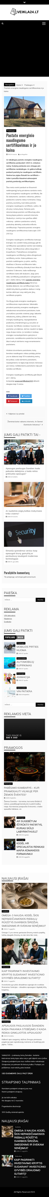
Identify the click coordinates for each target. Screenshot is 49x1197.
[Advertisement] (24, 52)
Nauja (20, 637)
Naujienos (8, 618)
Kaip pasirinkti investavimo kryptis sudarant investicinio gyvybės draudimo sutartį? (23, 974)
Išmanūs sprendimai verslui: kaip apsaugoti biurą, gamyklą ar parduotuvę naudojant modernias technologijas (22, 554)
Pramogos (20, 673)
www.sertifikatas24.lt (24, 381)
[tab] (10, 637)
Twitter (26, 396)
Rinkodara (6, 967)
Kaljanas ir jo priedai (16, 414)
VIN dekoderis (9, 615)
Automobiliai (21, 658)
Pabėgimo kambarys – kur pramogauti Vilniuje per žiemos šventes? (21, 791)
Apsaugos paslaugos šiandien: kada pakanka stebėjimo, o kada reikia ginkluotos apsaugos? (23, 471)
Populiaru (10, 637)
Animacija (23, 677)
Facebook (13, 396)
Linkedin (27, 401)
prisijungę (10, 577)
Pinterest (13, 401)
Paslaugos (11, 131)
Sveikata (7, 621)
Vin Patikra (24, 691)
